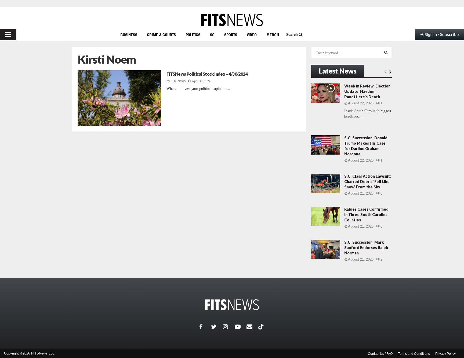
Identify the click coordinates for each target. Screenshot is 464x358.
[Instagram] (229, 327)
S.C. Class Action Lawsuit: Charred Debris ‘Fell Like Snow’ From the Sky (367, 181)
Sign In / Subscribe (442, 34)
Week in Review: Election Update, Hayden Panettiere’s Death (367, 91)
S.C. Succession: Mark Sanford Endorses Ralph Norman (366, 247)
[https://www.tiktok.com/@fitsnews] (261, 327)
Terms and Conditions (414, 354)
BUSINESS (128, 34)
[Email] (252, 327)
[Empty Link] (385, 71)
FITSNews (178, 81)
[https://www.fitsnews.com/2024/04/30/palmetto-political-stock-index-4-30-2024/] (119, 98)
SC (212, 34)
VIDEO (252, 34)
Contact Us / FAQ (380, 354)
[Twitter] (217, 327)
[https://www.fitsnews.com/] (232, 20)
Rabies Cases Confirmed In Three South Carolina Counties (366, 214)
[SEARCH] (386, 52)
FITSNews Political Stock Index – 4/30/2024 (206, 73)
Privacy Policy (445, 354)
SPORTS (230, 34)
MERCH (272, 34)
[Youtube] (241, 327)
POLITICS (193, 34)
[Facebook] (205, 327)
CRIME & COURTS (161, 34)
